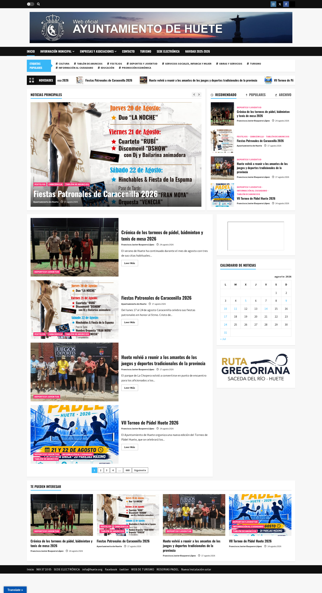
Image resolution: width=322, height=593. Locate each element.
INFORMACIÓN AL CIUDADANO (76, 67)
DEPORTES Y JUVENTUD (143, 63)
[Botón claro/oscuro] (30, 4)
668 (128, 470)
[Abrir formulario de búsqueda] (38, 4)
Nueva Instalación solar (196, 569)
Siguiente (140, 470)
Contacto (128, 51)
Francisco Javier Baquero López (253, 120)
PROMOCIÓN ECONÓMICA (136, 67)
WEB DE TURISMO (142, 569)
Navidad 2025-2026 (197, 51)
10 (225, 308)
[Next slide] (199, 94)
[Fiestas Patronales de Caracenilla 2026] (116, 154)
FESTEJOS (116, 63)
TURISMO (145, 51)
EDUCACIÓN (107, 67)
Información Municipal (56, 51)
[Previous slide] (194, 94)
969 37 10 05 (43, 569)
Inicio (31, 51)
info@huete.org (92, 569)
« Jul (223, 339)
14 (265, 308)
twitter (124, 569)
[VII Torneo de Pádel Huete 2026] (260, 515)
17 (225, 316)
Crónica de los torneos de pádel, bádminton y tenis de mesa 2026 (222, 114)
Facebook (111, 569)
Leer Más (131, 263)
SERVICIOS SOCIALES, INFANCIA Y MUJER (188, 63)
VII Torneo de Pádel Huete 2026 (262, 80)
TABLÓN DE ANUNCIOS (89, 63)
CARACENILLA (55, 184)
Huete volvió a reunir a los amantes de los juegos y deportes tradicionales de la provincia (173, 80)
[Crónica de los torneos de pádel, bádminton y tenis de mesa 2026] (62, 515)
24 (225, 324)
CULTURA (64, 63)
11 (235, 308)
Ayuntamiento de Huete (46, 201)
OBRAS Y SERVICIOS (230, 63)
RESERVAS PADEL (168, 569)
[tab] (223, 95)
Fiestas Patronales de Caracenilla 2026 (78, 80)
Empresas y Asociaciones (97, 51)
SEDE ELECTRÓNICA (168, 51)
